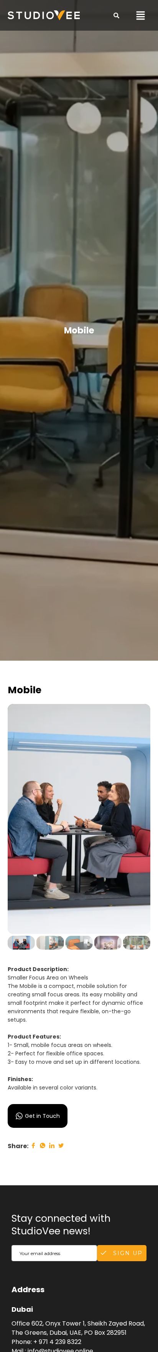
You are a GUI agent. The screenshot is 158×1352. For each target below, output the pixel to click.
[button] (140, 15)
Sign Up (127, 1253)
